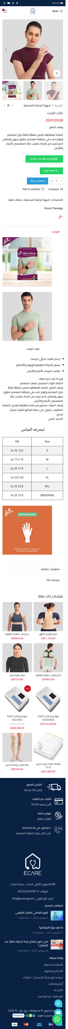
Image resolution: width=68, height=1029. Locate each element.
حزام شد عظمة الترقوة (17, 634)
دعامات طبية (15, 199)
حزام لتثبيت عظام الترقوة (48, 675)
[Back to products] (8, 105)
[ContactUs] (58, 1013)
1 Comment (25, 917)
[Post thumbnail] (57, 916)
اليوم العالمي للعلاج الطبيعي (31, 912)
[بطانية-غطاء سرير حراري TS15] (48, 747)
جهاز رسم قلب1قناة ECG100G (17, 718)
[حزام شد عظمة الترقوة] (17, 616)
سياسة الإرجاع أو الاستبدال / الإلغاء (43, 978)
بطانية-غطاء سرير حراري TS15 (48, 765)
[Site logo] (33, 10)
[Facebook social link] (17, 3)
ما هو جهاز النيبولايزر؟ (51, 927)
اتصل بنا (58, 990)
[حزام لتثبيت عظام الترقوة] (48, 657)
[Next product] (4, 105)
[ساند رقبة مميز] (17, 657)
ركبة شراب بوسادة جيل (17, 764)
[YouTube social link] (8, 3)
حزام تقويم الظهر (48, 634)
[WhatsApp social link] (4, 3)
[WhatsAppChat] (58, 1003)
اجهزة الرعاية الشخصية (37, 105)
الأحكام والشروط (53, 971)
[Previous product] (12, 105)
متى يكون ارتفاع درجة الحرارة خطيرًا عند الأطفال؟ (26, 943)
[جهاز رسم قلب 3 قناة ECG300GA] (48, 698)
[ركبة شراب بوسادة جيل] (17, 747)
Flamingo (57, 208)
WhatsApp (49, 171)
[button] (59, 49)
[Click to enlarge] (57, 73)
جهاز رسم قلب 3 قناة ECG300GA (48, 718)
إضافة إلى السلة (37, 181)
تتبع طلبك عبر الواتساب (50, 996)
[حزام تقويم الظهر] (48, 616)
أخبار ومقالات (55, 984)
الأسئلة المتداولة (53, 965)
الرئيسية (58, 105)
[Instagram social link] (13, 3)
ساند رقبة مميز (17, 675)
